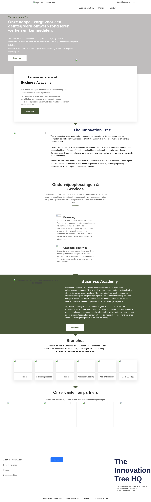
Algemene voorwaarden (12, 459)
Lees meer (17, 58)
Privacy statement (10, 465)
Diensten (101, 8)
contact (99, 200)
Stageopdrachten (10, 475)
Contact (113, 8)
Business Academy (86, 8)
